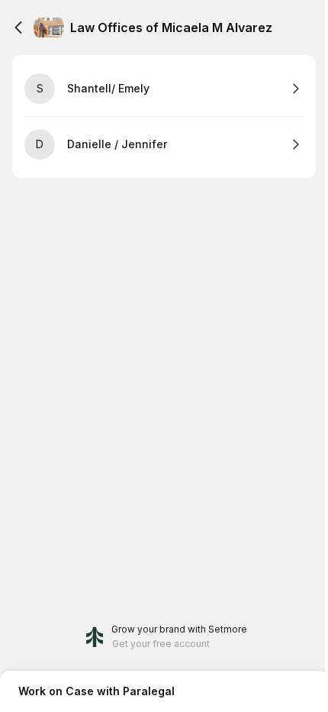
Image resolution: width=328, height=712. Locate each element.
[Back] (18, 27)
